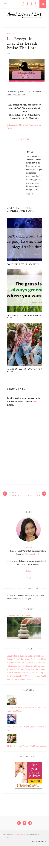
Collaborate (28, 571)
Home (17, 662)
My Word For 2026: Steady (18, 616)
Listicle (35, 662)
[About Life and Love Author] (28, 541)
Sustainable (18, 676)
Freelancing (36, 659)
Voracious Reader (32, 554)
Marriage (40, 666)
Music (27, 669)
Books (16, 656)
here (35, 401)
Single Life (44, 672)
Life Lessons (26, 662)
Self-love (34, 672)
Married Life (12, 669)
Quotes (10, 33)
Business (23, 656)
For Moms (25, 659)
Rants (9, 672)
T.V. (25, 676)
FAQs (28, 578)
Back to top (38, 842)
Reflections (17, 672)
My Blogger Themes (18, 834)
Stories (10, 676)
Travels (31, 676)
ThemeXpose (7, 837)
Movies (21, 669)
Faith (41, 656)
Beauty (10, 656)
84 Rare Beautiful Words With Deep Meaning (26, 746)
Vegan (37, 676)
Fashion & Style (14, 659)
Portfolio (34, 669)
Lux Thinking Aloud (27, 666)
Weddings (22, 679)
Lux (26, 547)
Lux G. (30, 152)
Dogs (36, 656)
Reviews (26, 672)
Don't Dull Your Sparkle (23, 264)
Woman (30, 679)
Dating (30, 656)
